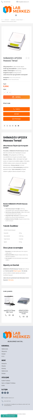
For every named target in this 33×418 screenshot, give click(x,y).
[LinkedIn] (8, 393)
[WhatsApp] (13, 315)
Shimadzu (18, 77)
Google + (13, 125)
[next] (29, 58)
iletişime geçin (17, 271)
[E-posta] (9, 315)
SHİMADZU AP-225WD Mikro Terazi (9, 311)
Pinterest (15, 125)
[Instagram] (5, 393)
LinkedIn (10, 125)
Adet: (4, 89)
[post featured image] (9, 301)
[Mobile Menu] (16, 15)
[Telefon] (6, 315)
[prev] (26, 58)
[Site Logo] (16, 9)
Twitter (7, 125)
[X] (2, 393)
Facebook (4, 125)
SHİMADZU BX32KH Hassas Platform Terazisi (23, 312)
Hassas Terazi (12, 77)
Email (18, 125)
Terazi (11, 309)
